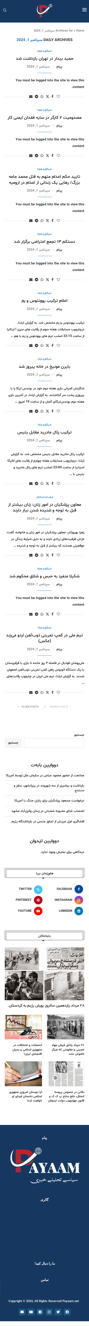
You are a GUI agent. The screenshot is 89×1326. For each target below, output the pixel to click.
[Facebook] (67, 1312)
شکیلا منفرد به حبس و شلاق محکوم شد (44, 576)
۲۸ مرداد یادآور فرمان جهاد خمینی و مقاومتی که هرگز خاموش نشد (68, 1049)
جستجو (79, 735)
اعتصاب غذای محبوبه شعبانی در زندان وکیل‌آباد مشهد (47, 811)
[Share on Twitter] (47, 96)
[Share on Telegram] (36, 97)
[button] (10, 1230)
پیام (59, 66)
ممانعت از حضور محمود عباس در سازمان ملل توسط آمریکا (45, 775)
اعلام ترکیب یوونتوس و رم (44, 301)
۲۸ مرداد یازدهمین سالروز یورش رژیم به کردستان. (46, 1005)
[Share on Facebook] (52, 97)
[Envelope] (22, 1312)
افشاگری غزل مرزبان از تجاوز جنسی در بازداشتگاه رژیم (48, 821)
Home (80, 31)
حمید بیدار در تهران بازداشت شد (44, 59)
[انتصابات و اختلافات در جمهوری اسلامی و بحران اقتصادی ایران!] (23, 1027)
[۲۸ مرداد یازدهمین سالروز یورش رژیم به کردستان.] (44, 973)
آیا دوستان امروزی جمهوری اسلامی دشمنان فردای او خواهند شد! (25, 1096)
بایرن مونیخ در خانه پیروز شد (44, 367)
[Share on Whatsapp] (42, 97)
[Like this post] (58, 97)
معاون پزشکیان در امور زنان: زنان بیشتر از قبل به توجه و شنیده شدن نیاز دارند (44, 507)
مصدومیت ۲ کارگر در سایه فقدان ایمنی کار (45, 118)
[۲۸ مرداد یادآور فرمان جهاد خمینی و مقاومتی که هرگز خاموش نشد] (65, 1027)
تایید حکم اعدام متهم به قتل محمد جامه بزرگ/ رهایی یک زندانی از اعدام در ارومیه (44, 179)
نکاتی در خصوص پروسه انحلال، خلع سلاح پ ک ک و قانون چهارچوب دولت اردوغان (66, 1096)
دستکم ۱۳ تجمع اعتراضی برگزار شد (44, 242)
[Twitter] (58, 1312)
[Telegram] (40, 1312)
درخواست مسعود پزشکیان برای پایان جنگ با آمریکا (49, 800)
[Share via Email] (31, 97)
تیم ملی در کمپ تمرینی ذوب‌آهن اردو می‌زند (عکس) (44, 638)
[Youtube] (31, 1312)
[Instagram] (49, 1312)
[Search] (4, 11)
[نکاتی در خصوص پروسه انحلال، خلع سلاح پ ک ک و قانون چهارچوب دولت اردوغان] (65, 1073)
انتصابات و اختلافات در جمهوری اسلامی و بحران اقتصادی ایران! (27, 1049)
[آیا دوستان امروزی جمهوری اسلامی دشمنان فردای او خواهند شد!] (23, 1073)
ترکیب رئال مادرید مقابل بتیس (44, 432)
